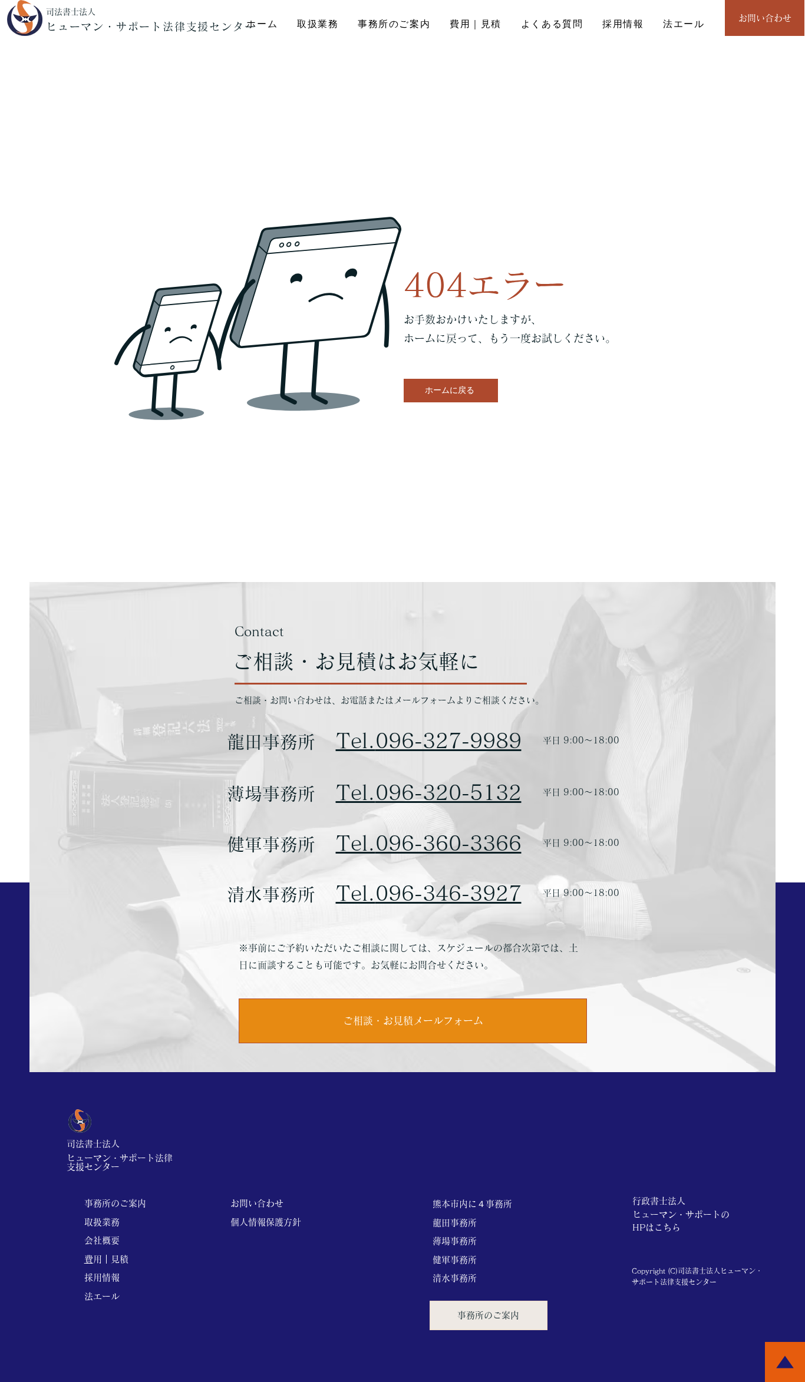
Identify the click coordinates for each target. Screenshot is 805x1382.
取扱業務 (102, 1222)
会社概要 (102, 1240)
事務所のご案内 (115, 1203)
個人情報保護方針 (265, 1222)
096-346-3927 (448, 892)
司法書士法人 (70, 12)
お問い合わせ (256, 1203)
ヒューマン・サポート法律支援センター (151, 26)
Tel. (355, 792)
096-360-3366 (448, 842)
